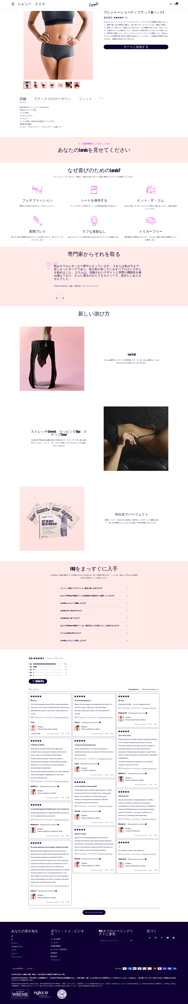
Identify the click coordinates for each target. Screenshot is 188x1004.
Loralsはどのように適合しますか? (73, 640)
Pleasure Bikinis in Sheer (90, 729)
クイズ (40, 4)
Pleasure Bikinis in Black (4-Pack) (50, 831)
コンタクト (55, 942)
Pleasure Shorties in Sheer (48, 729)
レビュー (24, 4)
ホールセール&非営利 (59, 949)
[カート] (176, 4)
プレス (13, 950)
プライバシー (55, 960)
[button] (120, 17)
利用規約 (54, 953)
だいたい (14, 943)
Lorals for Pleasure (88, 770)
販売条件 (54, 956)
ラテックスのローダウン (52, 99)
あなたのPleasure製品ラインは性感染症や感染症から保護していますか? (87, 596)
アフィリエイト (17, 957)
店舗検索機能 (55, 946)
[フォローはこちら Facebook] (162, 938)
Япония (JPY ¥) (17, 969)
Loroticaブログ (17, 946)
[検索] (171, 4)
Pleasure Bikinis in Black (134, 780)
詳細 (23, 99)
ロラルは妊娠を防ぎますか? (70, 633)
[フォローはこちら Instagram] (156, 938)
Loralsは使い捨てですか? (69, 618)
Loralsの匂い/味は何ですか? (71, 610)
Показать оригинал (61, 717)
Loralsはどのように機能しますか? (73, 603)
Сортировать (133, 689)
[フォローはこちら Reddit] (174, 938)
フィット (85, 99)
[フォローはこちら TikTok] (150, 938)
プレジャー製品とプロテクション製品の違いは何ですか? (81, 588)
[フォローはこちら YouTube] (168, 938)
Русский (29, 969)
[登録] (131, 940)
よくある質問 (55, 939)
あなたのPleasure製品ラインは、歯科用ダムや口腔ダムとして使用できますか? (89, 625)
